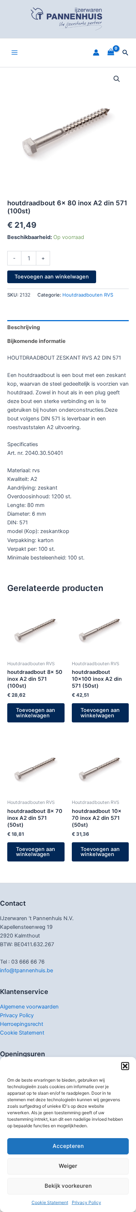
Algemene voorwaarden (29, 1006)
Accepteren (68, 1145)
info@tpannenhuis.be (26, 970)
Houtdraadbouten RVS (87, 295)
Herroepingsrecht (21, 1024)
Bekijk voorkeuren (68, 1185)
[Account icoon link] (96, 52)
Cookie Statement (50, 1202)
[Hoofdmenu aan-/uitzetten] (14, 52)
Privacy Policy (86, 1202)
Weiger (68, 1165)
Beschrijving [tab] (23, 327)
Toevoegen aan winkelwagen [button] (35, 713)
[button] (125, 1066)
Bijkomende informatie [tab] (36, 341)
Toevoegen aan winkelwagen (52, 276)
